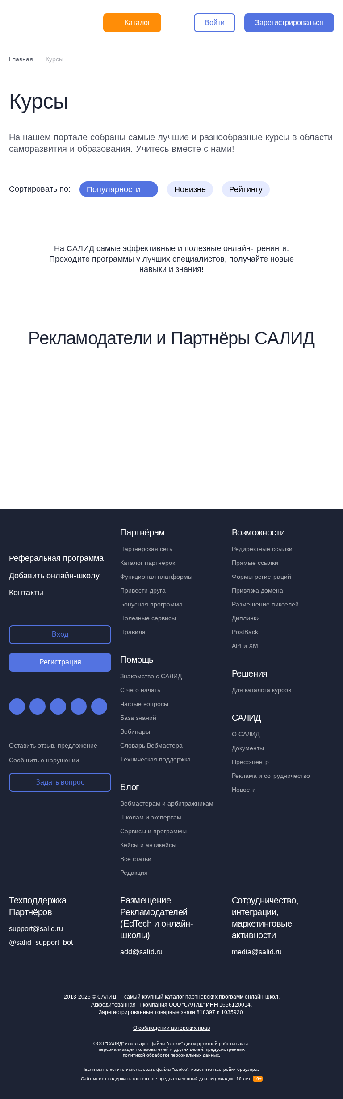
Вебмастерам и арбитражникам (166, 803)
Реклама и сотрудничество (271, 775)
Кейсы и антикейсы (148, 844)
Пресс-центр (250, 761)
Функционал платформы (156, 576)
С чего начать (140, 690)
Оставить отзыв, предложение (53, 745)
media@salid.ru (257, 952)
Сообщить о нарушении (44, 760)
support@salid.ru (36, 928)
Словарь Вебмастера (151, 745)
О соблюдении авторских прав (171, 1028)
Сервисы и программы (153, 831)
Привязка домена (257, 590)
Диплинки (246, 618)
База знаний (138, 717)
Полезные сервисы (148, 618)
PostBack (245, 631)
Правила (133, 631)
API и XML (247, 645)
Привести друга (143, 590)
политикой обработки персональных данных (171, 1055)
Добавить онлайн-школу (54, 575)
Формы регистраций (261, 576)
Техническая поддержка (155, 759)
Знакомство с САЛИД (151, 676)
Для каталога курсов (261, 690)
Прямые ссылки (255, 562)
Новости (244, 789)
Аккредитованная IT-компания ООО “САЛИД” (171, 1005)
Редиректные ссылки (262, 548)
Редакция (134, 872)
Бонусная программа (151, 604)
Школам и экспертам (150, 817)
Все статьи (135, 858)
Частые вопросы (144, 703)
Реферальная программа (56, 558)
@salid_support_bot (41, 942)
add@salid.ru (141, 952)
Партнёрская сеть (146, 548)
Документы (248, 748)
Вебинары (135, 731)
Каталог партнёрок (147, 562)
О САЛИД (245, 734)
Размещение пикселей (265, 604)
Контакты (26, 592)
